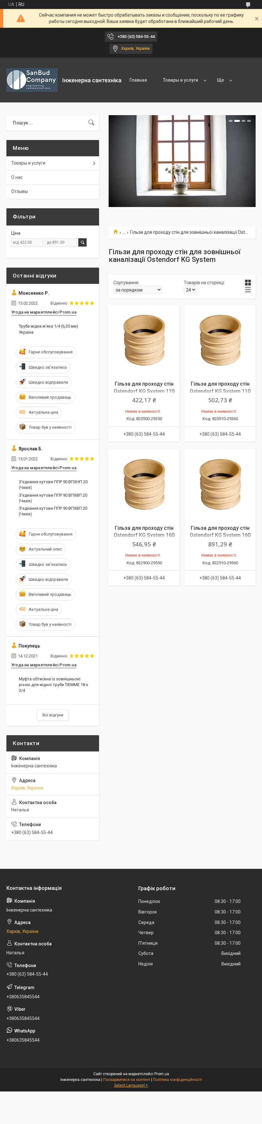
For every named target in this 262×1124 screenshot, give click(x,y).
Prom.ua (161, 1074)
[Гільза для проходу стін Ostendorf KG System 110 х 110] (144, 340)
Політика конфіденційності (177, 1079)
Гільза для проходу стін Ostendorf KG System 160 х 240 (220, 535)
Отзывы (19, 191)
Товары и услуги (180, 80)
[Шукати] (91, 122)
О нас (17, 177)
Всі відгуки (52, 715)
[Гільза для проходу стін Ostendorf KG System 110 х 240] (220, 340)
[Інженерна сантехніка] (32, 80)
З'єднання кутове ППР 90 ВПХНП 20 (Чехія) (53, 484)
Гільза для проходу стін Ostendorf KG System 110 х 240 (220, 391)
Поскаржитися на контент (126, 1079)
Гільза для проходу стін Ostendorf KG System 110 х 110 (144, 391)
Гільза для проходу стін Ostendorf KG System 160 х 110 (144, 535)
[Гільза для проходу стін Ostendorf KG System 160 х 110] (144, 484)
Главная (138, 80)
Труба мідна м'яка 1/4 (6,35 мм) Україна (48, 329)
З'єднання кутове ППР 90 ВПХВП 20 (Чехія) (53, 498)
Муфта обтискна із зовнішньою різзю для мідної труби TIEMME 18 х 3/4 (53, 685)
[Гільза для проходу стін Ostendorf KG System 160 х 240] (220, 484)
